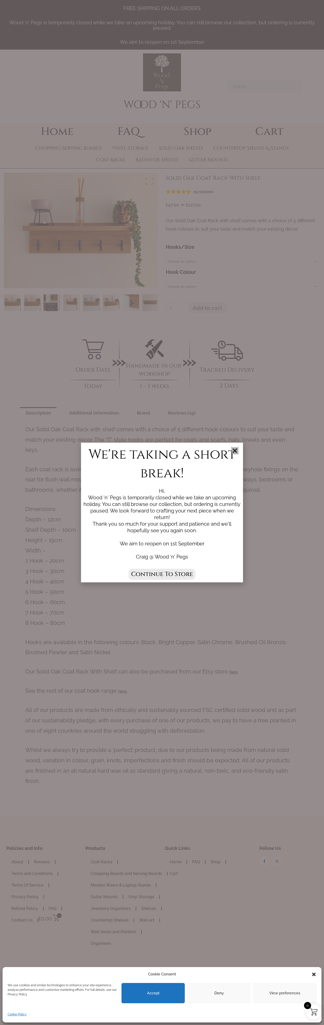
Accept (153, 993)
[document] (162, 512)
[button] (313, 974)
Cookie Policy (17, 1014)
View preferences (284, 993)
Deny (219, 993)
